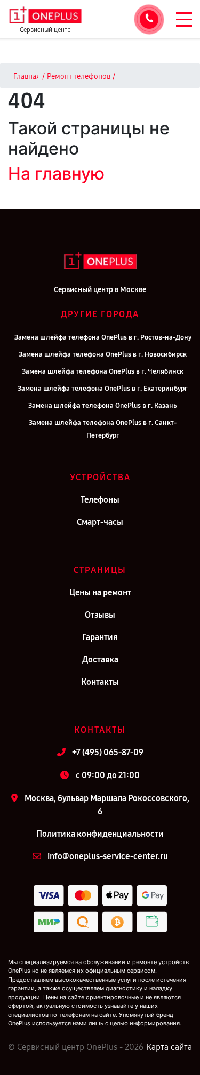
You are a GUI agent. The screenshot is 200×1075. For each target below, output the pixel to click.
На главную (56, 173)
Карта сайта (169, 1047)
